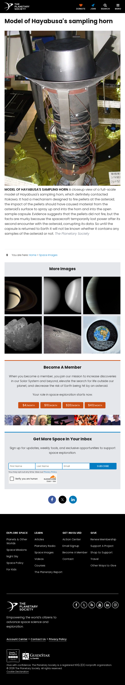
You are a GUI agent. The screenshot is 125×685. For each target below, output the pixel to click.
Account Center (17, 639)
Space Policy (15, 563)
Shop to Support (101, 552)
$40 (95, 405)
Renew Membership (103, 539)
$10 (50, 405)
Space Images (48, 255)
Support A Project (102, 546)
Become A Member (74, 552)
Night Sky (12, 556)
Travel (94, 559)
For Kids (11, 569)
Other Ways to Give (103, 565)
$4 (29, 405)
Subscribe (103, 466)
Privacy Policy (50, 472)
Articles (39, 539)
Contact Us (38, 639)
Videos (39, 559)
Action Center (71, 539)
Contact (68, 559)
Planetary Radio (45, 546)
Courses (40, 565)
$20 (73, 405)
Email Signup (70, 546)
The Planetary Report (48, 572)
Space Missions (17, 550)
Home (32, 255)
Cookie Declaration (18, 671)
